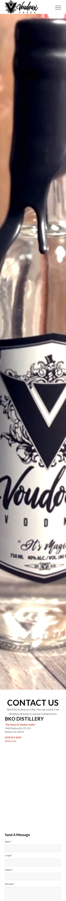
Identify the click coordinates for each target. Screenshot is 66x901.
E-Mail (8, 855)
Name (8, 841)
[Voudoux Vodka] (27, 7)
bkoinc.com (10, 741)
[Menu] (56, 7)
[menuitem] (56, 7)
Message (10, 884)
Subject (9, 870)
